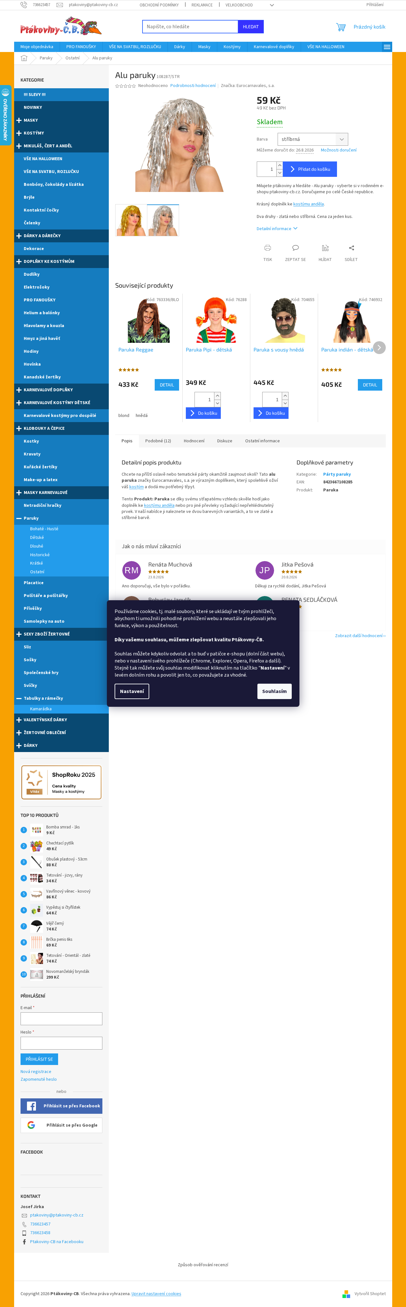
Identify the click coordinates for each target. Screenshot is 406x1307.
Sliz (27, 647)
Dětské (37, 537)
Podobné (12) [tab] (158, 441)
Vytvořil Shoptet (370, 1294)
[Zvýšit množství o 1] (279, 165)
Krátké (36, 563)
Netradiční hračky (42, 505)
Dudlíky (31, 274)
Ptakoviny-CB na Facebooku (56, 1242)
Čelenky (32, 223)
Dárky (31, 745)
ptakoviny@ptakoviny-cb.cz (56, 1215)
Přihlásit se (39, 1059)
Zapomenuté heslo (39, 1080)
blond (123, 415)
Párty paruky (337, 474)
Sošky (30, 660)
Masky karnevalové (45, 492)
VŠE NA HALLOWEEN (43, 159)
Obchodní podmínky (159, 5)
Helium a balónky (42, 313)
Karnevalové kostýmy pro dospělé (60, 415)
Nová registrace (36, 1072)
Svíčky (30, 685)
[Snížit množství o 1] (279, 173)
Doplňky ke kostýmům (49, 261)
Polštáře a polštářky (46, 596)
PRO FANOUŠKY (40, 300)
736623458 (40, 1233)
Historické (40, 555)
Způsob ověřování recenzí (203, 1265)
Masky (31, 120)
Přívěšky (33, 608)
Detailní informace (274, 229)
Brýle (29, 197)
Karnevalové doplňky (48, 390)
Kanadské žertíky (42, 377)
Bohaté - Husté (44, 529)
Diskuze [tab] (224, 441)
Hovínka (32, 364)
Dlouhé (36, 546)
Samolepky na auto (44, 621)
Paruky (31, 518)
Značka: (248, 85)
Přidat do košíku (314, 169)
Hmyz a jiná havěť (42, 338)
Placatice (34, 583)
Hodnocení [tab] (194, 441)
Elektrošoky (36, 287)
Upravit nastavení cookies (156, 1294)
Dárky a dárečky (42, 236)
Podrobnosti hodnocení (193, 86)
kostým (136, 487)
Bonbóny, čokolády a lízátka (54, 184)
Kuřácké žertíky (40, 467)
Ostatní (37, 572)
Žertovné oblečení (45, 733)
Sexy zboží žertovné (47, 634)
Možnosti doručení (339, 150)
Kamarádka (41, 709)
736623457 (40, 1224)
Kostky (31, 441)
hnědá (142, 415)
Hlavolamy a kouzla (44, 326)
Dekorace (34, 249)
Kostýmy (34, 133)
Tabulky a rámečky (43, 698)
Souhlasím (274, 691)
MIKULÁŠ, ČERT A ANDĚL (48, 146)
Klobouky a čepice (44, 428)
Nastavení (132, 691)
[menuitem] (37, 47)
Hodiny (31, 351)
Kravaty (32, 454)
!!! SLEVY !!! (35, 94)
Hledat (251, 26)
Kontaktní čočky (41, 210)
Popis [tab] (127, 441)
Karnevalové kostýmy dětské (57, 403)
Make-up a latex (40, 480)
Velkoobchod (239, 5)
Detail (167, 384)
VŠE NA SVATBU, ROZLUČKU (51, 172)
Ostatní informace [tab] (262, 441)
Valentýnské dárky (45, 720)
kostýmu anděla (308, 204)
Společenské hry (41, 673)
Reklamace (202, 5)
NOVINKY (33, 107)
